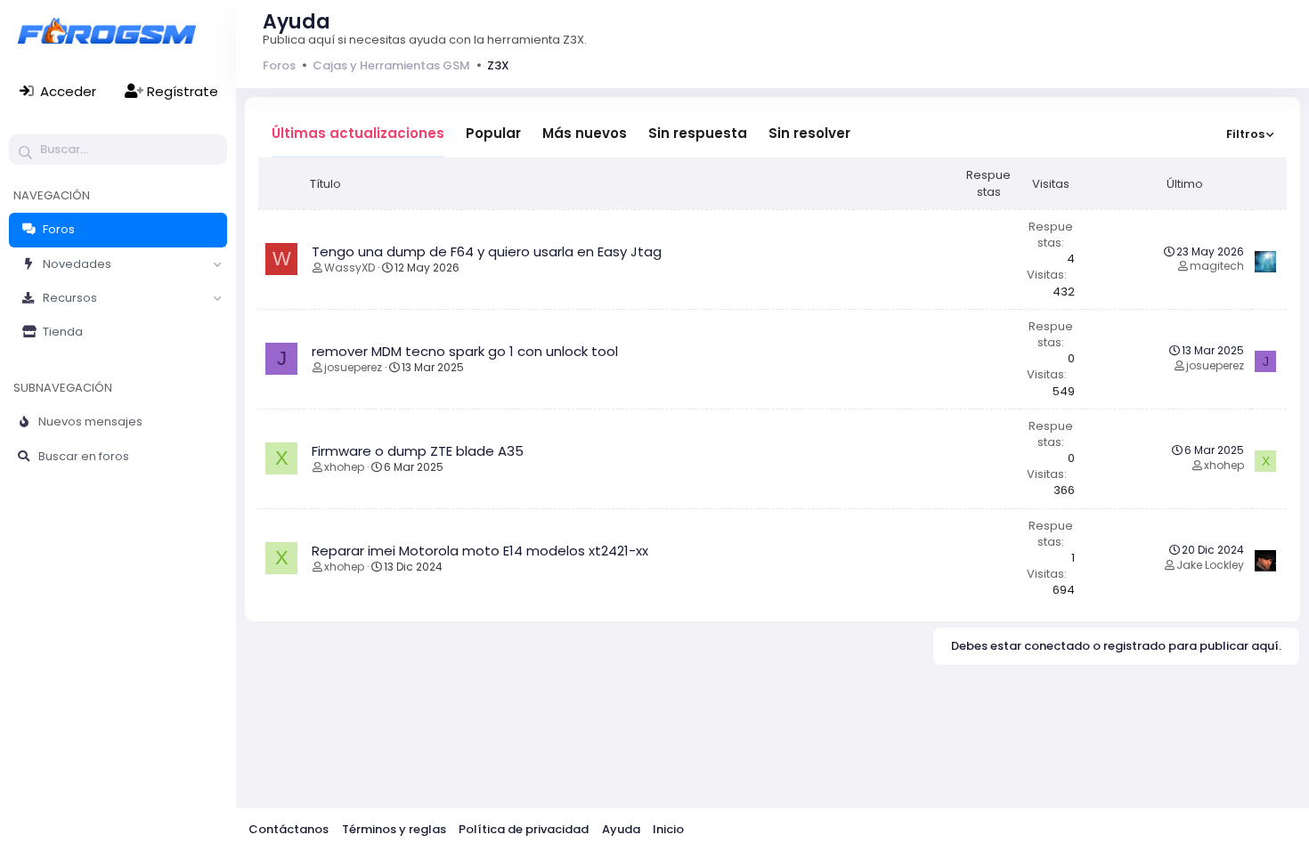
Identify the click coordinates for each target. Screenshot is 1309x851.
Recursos (70, 297)
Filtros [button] (1245, 134)
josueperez (353, 367)
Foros (59, 229)
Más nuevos (584, 133)
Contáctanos (288, 829)
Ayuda (621, 829)
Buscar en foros (83, 456)
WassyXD (349, 267)
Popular (493, 133)
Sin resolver (809, 133)
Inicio (668, 829)
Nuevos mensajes (90, 421)
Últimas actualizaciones (358, 133)
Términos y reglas (394, 829)
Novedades (77, 263)
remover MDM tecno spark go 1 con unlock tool (465, 351)
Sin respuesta (697, 133)
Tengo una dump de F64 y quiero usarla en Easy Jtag (487, 251)
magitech (1217, 265)
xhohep (344, 466)
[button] (217, 264)
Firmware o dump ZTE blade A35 (418, 451)
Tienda (63, 331)
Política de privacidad (524, 829)
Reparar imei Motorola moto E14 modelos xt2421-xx (480, 550)
